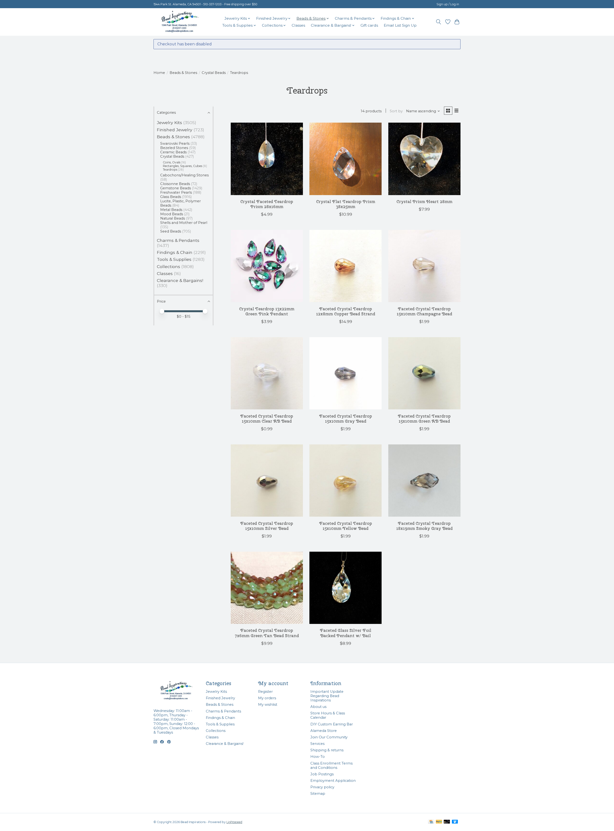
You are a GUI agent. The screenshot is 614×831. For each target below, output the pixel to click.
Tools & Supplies (174, 259)
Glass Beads (170, 197)
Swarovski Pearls (174, 143)
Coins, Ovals (171, 162)
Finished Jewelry (174, 129)
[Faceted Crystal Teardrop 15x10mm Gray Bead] (345, 373)
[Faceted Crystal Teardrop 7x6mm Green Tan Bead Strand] (267, 588)
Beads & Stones (183, 73)
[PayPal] (439, 822)
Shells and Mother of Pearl (183, 223)
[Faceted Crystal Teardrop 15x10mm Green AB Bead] (424, 373)
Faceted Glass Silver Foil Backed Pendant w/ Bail (345, 633)
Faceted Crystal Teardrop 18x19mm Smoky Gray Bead (424, 525)
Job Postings (322, 774)
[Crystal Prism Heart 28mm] (424, 159)
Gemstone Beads (175, 188)
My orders (267, 698)
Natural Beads (172, 218)
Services (317, 743)
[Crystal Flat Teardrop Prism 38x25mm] (345, 159)
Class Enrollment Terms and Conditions (331, 765)
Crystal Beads (214, 73)
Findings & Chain (174, 252)
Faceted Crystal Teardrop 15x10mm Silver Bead (266, 525)
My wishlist (267, 704)
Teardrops (170, 169)
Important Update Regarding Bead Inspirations (326, 695)
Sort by (396, 111)
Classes (298, 25)
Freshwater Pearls (176, 192)
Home (159, 73)
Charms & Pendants (178, 240)
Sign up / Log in (448, 4)
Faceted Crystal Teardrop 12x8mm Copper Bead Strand (345, 311)
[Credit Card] (431, 822)
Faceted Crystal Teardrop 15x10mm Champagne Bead (424, 311)
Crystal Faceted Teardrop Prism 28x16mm (266, 204)
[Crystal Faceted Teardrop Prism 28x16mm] (267, 159)
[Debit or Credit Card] (447, 822)
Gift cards (369, 25)
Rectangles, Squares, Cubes (182, 166)
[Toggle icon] (438, 22)
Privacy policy (322, 787)
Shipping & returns (326, 750)
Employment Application (333, 780)
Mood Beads (171, 214)
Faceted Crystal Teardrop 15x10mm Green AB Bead (424, 418)
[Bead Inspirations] (180, 22)
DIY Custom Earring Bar (331, 724)
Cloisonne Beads (175, 184)
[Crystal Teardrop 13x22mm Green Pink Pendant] (267, 266)
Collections (168, 266)
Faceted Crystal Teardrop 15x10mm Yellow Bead (345, 525)
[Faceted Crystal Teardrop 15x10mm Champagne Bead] (424, 266)
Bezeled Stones (174, 148)
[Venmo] (455, 822)
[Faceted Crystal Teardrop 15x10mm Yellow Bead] (345, 480)
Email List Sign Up (400, 25)
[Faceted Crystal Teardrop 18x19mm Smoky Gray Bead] (424, 480)
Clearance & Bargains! (180, 280)
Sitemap (317, 793)
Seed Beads (170, 231)
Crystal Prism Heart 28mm (424, 201)
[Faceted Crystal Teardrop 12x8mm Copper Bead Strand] (345, 266)
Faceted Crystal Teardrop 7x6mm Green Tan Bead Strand (267, 633)
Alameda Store (323, 731)
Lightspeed (234, 822)
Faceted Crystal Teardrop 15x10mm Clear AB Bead (266, 418)
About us (318, 707)
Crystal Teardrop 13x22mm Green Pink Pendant (266, 311)
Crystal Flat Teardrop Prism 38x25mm (345, 204)
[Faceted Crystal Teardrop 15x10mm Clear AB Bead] (267, 373)
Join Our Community (329, 737)
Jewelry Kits (169, 122)
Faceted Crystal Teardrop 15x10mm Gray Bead (345, 418)
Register (265, 691)
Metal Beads (171, 210)
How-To (317, 756)
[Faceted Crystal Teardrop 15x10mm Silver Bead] (267, 480)
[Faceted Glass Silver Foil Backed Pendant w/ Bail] (345, 588)
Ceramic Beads (173, 152)
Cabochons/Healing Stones (184, 175)
